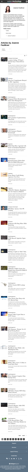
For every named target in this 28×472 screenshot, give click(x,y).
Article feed (8, 33)
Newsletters (14, 458)
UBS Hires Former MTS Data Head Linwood (16, 391)
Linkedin (11, 458)
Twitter (7, 30)
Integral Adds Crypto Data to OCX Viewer (16, 315)
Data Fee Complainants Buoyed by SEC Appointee (17, 81)
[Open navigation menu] (1, 1)
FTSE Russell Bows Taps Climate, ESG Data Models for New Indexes (17, 421)
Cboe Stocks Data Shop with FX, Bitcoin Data (16, 299)
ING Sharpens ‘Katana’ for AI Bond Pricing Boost (17, 329)
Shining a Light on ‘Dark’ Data (17, 251)
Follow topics (7, 458)
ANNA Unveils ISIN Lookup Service (16, 285)
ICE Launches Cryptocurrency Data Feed (17, 118)
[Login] (26, 1)
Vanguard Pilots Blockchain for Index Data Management (17, 99)
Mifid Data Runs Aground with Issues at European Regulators (17, 146)
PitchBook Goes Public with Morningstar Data (16, 348)
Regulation (10, 78)
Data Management (11, 97)
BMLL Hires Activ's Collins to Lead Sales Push (17, 363)
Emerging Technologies (13, 58)
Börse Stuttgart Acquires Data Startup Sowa (16, 376)
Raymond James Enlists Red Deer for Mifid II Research (16, 161)
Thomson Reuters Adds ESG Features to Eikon (16, 406)
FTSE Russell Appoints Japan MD (16, 238)
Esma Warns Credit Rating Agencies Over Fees (16, 176)
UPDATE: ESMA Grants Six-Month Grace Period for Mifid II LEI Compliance (17, 270)
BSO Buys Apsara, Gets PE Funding (16, 209)
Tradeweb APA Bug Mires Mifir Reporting (17, 224)
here (18, 26)
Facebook (16, 458)
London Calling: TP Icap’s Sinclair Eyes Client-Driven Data (16, 61)
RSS (21, 458)
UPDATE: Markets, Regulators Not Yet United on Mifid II (17, 190)
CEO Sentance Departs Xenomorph (15, 131)
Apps (18, 458)
